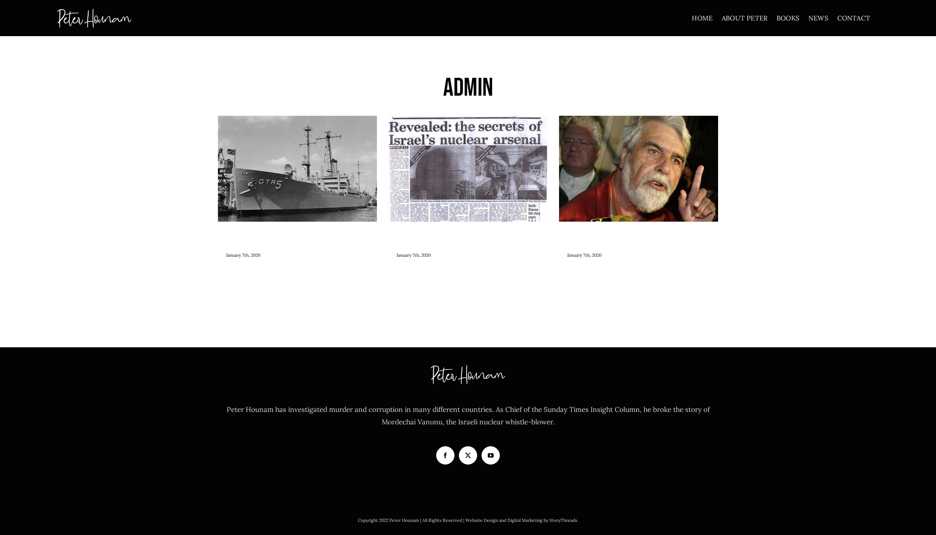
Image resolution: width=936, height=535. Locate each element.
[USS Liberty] (297, 169)
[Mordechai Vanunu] (468, 169)
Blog (297, 184)
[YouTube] (491, 455)
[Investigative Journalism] (638, 169)
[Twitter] (468, 455)
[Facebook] (445, 455)
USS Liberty (297, 154)
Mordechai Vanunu (468, 154)
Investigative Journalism (638, 154)
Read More (237, 271)
